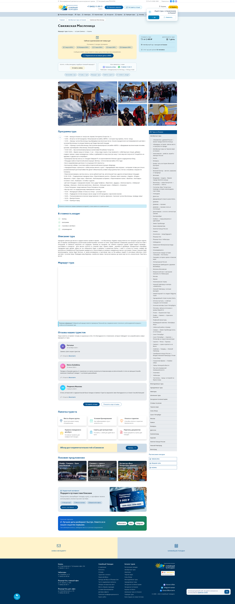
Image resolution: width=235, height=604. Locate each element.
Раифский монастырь (160, 320)
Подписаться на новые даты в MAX (98, 56)
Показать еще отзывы (111, 404)
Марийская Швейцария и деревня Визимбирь (164, 265)
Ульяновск (156, 372)
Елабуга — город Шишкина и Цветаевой (162, 220)
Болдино (155, 168)
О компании (102, 567)
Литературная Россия (160, 262)
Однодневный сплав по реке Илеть (164, 298)
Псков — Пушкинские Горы (161, 313)
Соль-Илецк (156, 358)
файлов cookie (203, 592)
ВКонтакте (122, 523)
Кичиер (141, 14)
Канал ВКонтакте (169, 590)
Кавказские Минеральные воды (163, 245)
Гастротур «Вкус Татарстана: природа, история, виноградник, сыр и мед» (163, 189)
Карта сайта (102, 597)
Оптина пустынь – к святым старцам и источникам (162, 302)
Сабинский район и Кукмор (161, 327)
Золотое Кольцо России (160, 229)
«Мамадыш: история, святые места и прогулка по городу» (164, 145)
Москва (155, 276)
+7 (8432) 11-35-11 (126, 67)
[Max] (176, 1)
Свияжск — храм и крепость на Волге (163, 345)
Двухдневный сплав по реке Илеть (164, 199)
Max (131, 523)
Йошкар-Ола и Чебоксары (161, 239)
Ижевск (155, 231)
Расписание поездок (66, 14)
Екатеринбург (157, 216)
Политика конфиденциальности (108, 594)
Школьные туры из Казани (133, 592)
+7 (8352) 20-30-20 (63, 576)
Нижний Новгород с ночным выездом (162, 290)
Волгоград (153, 449)
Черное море (98, 14)
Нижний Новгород (156, 445)
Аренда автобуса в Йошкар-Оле (108, 579)
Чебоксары (156, 375)
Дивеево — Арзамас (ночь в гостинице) (162, 208)
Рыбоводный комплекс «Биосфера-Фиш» (164, 323)
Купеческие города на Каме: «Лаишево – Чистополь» (162, 253)
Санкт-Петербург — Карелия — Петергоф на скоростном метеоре (163, 338)
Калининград (154, 434)
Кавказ (152, 422)
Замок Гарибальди (159, 223)
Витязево (156, 175)
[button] (59, 548)
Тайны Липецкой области (161, 365)
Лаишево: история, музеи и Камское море (164, 258)
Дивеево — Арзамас (159, 204)
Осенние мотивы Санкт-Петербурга (164, 305)
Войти (174, 7)
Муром (155, 279)
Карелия (155, 247)
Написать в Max (110, 67)
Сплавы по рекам (155, 403)
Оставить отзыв (134, 7)
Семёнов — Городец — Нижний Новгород (163, 350)
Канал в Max (170, 585)
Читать (131, 448)
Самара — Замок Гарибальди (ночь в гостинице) (164, 331)
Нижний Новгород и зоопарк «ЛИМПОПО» (162, 285)
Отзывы (100, 572)
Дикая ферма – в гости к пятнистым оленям (164, 212)
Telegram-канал (169, 588)
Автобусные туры (155, 136)
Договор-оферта (103, 592)
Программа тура (70, 75)
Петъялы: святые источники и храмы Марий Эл (162, 309)
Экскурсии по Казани (131, 587)
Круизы (119, 14)
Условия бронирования (105, 589)
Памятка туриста (108, 75)
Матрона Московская (160, 269)
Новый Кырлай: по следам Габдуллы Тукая (164, 294)
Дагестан (156, 196)
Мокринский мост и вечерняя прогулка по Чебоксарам (162, 273)
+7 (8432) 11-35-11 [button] (94, 6)
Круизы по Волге (130, 589)
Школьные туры (155, 395)
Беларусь (156, 161)
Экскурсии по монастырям (158, 399)
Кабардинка (157, 242)
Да (155, 17)
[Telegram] (173, 1)
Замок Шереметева (159, 226)
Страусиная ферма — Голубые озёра (162, 362)
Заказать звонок (115, 7)
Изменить (169, 17)
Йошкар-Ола (157, 237)
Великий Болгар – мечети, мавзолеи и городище (164, 172)
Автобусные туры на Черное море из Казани (164, 150)
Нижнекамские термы (160, 282)
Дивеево (155, 202)
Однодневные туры (156, 388)
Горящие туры (130, 14)
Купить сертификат (68, 507)
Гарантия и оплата (104, 574)
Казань (163, 6)
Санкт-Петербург (158, 334)
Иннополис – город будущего (162, 234)
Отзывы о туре (83, 75)
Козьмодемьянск (158, 250)
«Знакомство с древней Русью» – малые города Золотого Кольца (163, 141)
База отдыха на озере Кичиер (134, 597)
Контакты (101, 569)
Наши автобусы (103, 577)
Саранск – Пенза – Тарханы (161, 342)
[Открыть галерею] (87, 103)
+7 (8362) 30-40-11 (63, 584)
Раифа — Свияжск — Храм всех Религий (163, 316)
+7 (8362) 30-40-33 (63, 593)
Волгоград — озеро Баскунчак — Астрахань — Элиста (163, 183)
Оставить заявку (77, 68)
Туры (78, 14)
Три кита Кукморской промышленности (159, 369)
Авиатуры (87, 14)
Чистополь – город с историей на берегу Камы (163, 379)
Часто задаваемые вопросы (107, 582)
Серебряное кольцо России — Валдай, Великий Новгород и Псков (164, 354)
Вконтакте (72, 356)
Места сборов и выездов (106, 587)
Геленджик (156, 194)
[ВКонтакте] (171, 1)
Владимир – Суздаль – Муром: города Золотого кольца (162, 179)
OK (227, 592)
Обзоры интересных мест (106, 584)
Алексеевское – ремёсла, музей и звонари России (163, 154)
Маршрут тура (95, 75)
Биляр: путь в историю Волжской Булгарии (163, 164)
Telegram (139, 523)
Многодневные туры (156, 384)
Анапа (155, 158)
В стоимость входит (123, 75)
